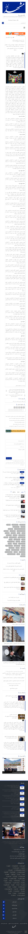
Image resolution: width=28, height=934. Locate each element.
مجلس (8, 550)
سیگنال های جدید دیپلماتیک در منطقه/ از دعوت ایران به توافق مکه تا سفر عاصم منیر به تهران (12, 484)
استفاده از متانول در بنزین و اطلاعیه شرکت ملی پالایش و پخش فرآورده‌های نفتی (12, 797)
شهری (24, 545)
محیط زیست (22, 552)
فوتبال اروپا (12, 548)
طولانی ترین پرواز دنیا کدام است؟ (13, 600)
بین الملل (13, 533)
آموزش (9, 524)
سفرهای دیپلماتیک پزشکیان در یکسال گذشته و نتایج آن (13, 677)
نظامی (16, 552)
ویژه (18, 554)
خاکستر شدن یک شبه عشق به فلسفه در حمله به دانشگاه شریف (13, 569)
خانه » (23, 40)
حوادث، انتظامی (13, 537)
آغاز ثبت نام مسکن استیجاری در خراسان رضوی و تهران (14, 643)
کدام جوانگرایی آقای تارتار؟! (19, 422)
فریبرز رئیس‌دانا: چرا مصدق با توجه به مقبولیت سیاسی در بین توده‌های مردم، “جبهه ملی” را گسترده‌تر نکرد (12, 496)
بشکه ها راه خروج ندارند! (13, 685)
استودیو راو (12, 933)
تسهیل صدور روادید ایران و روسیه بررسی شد (16, 420)
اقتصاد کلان (13, 531)
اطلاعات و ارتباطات (21, 531)
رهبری (23, 541)
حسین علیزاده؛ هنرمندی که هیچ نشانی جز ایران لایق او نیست (11, 737)
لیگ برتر (23, 550)
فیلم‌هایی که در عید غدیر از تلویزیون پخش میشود (15, 49)
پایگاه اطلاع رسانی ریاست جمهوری (13, 923)
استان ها (10, 529)
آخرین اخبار (20, 40)
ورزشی (23, 554)
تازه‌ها (18, 492)
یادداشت (23, 556)
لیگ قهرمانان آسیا (15, 550)
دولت (24, 539)
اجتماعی (23, 527)
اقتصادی (6, 531)
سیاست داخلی (22, 543)
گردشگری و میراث (12, 554)
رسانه (11, 539)
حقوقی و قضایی (22, 537)
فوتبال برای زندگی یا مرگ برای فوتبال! (12, 500)
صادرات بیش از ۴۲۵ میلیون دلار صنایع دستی (16, 426)
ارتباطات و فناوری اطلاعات (20, 529)
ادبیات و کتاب (16, 527)
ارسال (7, 37)
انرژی (24, 533)
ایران (19, 533)
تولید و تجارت (22, 535)
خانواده (6, 537)
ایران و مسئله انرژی (13, 688)
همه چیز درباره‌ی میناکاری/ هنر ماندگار (17, 858)
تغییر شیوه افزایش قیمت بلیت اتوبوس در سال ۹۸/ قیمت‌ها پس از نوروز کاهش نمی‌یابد (12, 516)
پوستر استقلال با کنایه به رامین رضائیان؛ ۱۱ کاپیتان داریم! (14, 416)
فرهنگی (13, 40)
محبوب (22, 492)
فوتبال (18, 548)
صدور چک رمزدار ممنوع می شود (18, 424)
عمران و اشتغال (9, 545)
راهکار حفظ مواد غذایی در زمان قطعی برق (12, 582)
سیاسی (15, 543)
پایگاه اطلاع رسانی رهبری (23, 923)
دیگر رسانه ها (17, 539)
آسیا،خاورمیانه (15, 524)
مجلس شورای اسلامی (4, 923)
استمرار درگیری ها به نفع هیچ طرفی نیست (14, 566)
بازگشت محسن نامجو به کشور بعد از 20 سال (16, 418)
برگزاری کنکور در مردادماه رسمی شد (13, 563)
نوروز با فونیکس (21, 854)
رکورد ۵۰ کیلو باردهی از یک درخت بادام (17, 856)
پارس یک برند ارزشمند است (13, 597)
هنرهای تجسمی (9, 552)
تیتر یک (15, 535)
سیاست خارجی (11, 541)
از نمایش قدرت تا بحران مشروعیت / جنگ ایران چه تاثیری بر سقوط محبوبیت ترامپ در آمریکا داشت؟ (14, 673)
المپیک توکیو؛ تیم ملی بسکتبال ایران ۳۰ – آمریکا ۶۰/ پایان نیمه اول (14, 395)
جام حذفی (9, 535)
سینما (10, 543)
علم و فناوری (17, 545)
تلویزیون (16, 40)
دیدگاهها (14, 492)
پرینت (11, 37)
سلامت (18, 541)
